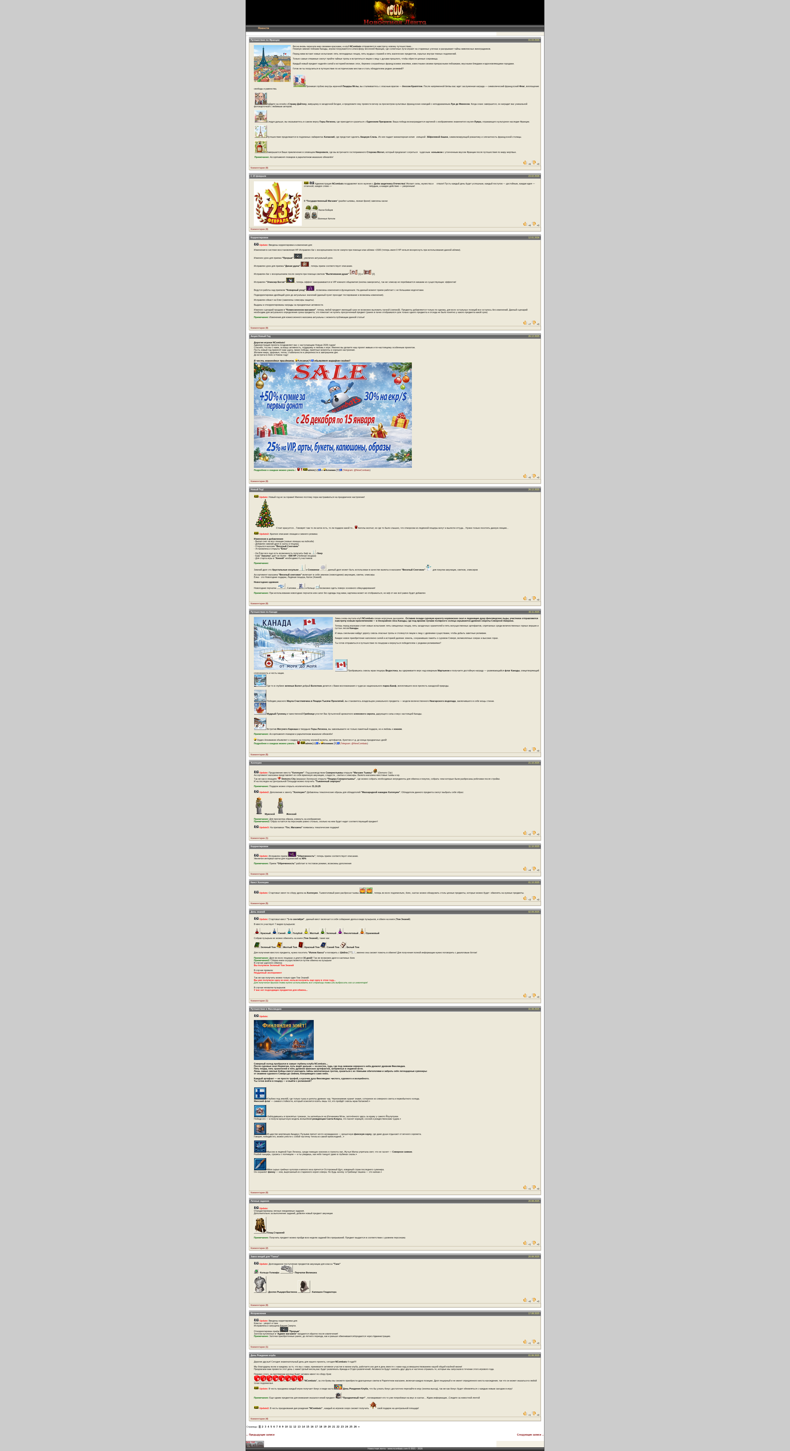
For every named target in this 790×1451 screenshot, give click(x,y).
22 (338, 1426)
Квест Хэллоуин (260, 882)
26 (355, 1426)
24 (346, 1426)
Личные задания (260, 1201)
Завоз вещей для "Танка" (265, 1256)
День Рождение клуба (263, 1355)
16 (312, 1426)
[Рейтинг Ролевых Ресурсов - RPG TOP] (255, 1446)
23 (342, 1426)
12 (294, 1426)
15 (307, 1426)
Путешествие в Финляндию (266, 1009)
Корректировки (259, 237)
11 (290, 1426)
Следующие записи (530, 1434)
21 (333, 1426)
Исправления (258, 1313)
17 (316, 1426)
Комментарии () (259, 168)
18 (320, 1426)
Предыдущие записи (260, 1434)
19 (325, 1426)
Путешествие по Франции (265, 40)
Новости (263, 28)
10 (286, 1426)
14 (303, 1426)
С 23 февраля (258, 176)
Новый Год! (257, 489)
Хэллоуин (256, 763)
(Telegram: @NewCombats (356, 470)
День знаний (258, 912)
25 (351, 1426)
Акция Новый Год (261, 336)
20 (329, 1426)
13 (299, 1426)
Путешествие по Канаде (264, 612)
